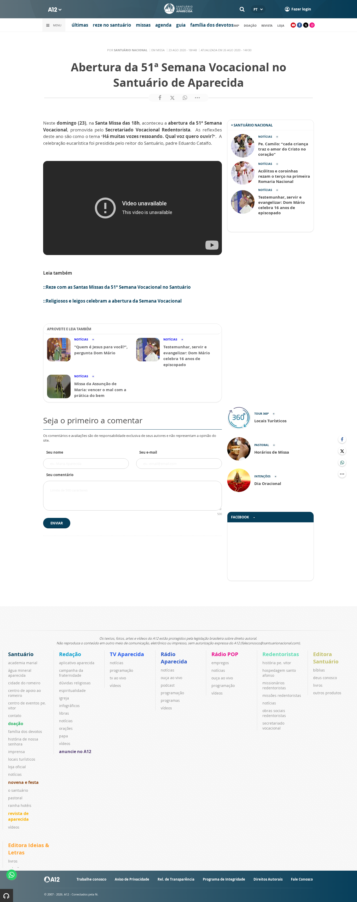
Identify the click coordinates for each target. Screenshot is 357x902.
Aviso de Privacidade (132, 879)
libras (64, 713)
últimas (80, 25)
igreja (64, 698)
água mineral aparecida (19, 673)
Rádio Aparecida (174, 658)
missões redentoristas (281, 695)
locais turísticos (21, 759)
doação (250, 25)
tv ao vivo (118, 677)
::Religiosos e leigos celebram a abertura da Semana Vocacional (112, 301)
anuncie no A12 (75, 751)
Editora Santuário (325, 658)
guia (181, 25)
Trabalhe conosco (91, 879)
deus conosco (325, 677)
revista (267, 25)
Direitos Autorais (268, 879)
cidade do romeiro (24, 682)
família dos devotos (211, 25)
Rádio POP (224, 654)
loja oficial (17, 766)
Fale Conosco (302, 879)
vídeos (13, 827)
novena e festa (23, 782)
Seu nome (54, 452)
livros (318, 685)
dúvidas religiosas (75, 682)
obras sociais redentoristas (274, 713)
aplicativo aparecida (76, 662)
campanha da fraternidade (71, 673)
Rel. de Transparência (176, 879)
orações (66, 728)
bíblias (319, 670)
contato (14, 715)
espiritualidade (72, 690)
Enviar (56, 523)
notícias (15, 774)
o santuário (18, 790)
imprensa (16, 751)
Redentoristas (280, 654)
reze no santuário (112, 25)
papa (63, 735)
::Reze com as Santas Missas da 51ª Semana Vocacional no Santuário (117, 287)
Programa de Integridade (224, 879)
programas (170, 700)
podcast (168, 685)
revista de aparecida (18, 816)
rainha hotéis (19, 805)
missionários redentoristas (274, 685)
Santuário (20, 654)
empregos (220, 662)
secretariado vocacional (273, 726)
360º (236, 25)
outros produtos (327, 692)
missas (143, 25)
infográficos (69, 705)
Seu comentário (59, 474)
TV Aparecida (127, 654)
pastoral (15, 797)
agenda (163, 25)
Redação (70, 654)
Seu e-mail (148, 452)
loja (280, 25)
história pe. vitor (276, 662)
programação (121, 670)
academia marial (22, 662)
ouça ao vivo (171, 677)
